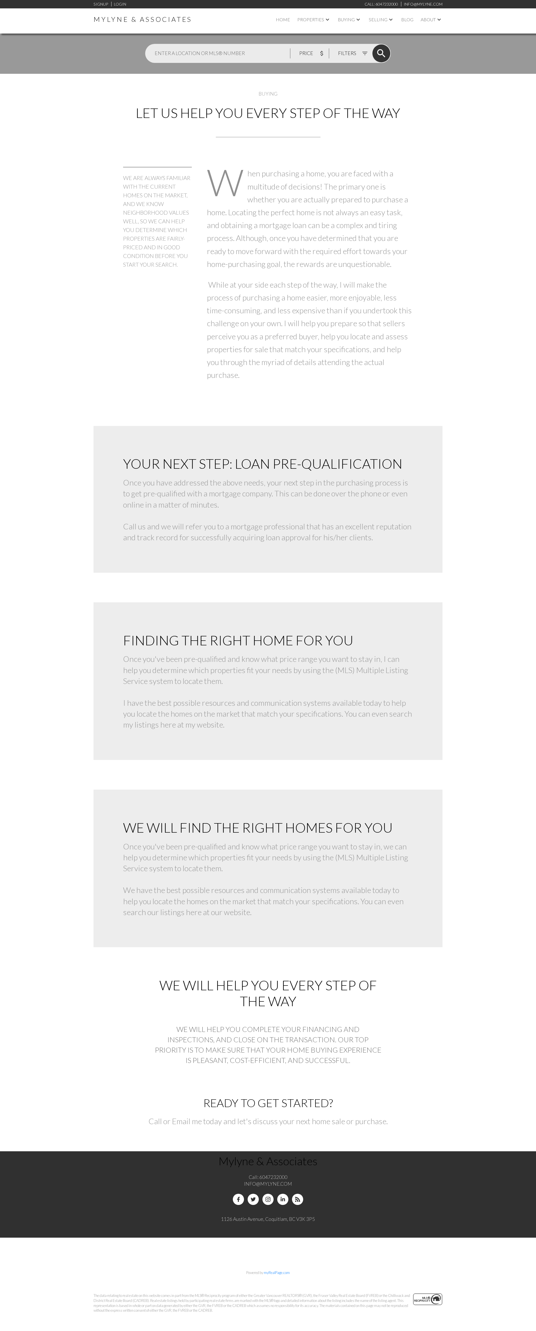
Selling (378, 19)
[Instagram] (268, 1199)
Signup (101, 4)
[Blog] (297, 1199)
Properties (310, 19)
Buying (346, 19)
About (428, 19)
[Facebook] (238, 1199)
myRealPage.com (277, 1272)
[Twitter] (253, 1199)
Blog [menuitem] (407, 19)
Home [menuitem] (283, 19)
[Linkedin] (282, 1199)
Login (120, 4)
